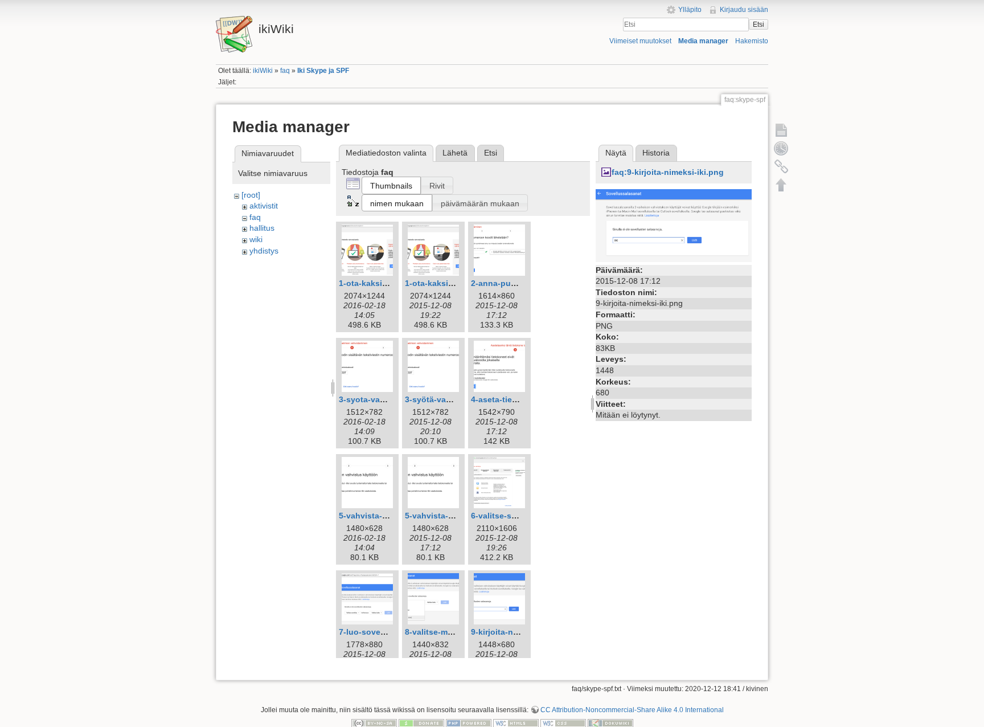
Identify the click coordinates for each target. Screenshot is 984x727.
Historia (656, 152)
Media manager (703, 41)
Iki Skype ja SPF (323, 71)
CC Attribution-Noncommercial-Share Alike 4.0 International (632, 710)
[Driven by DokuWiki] (610, 723)
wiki (256, 239)
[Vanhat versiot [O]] (781, 148)
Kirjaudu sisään (744, 10)
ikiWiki (263, 71)
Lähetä (455, 152)
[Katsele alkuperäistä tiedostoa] (674, 224)
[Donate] (421, 723)
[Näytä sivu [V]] (781, 130)
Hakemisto (751, 41)
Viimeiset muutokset (640, 41)
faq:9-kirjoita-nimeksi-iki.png (668, 172)
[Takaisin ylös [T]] (781, 184)
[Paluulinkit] (781, 166)
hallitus (261, 227)
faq (285, 71)
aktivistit (263, 205)
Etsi (758, 24)
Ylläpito (690, 10)
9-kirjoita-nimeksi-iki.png (519, 631)
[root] (250, 194)
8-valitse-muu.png (440, 631)
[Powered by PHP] (468, 723)
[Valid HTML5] (516, 723)
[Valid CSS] (563, 723)
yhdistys (263, 250)
